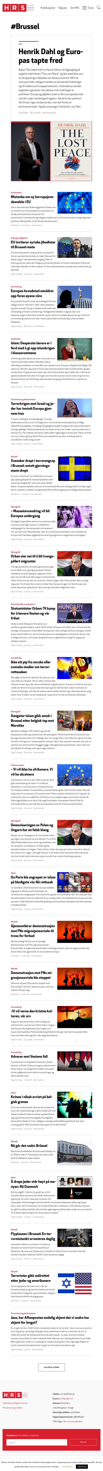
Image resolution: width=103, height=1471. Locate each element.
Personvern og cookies (12, 1408)
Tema (91, 8)
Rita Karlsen (15, 225)
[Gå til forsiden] (15, 1395)
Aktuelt (14, 457)
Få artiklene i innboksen (22, 1436)
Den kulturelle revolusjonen (23, 604)
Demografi (15, 507)
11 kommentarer (36, 956)
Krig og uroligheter (19, 238)
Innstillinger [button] (67, 1466)
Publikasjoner (48, 8)
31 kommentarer (39, 326)
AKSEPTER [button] (82, 1466)
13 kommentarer (39, 1080)
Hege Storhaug (16, 274)
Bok (20, 44)
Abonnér (83, 1442)
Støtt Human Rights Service (15, 1403)
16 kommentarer (39, 1129)
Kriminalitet (16, 193)
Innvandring (16, 287)
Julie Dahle (23, 113)
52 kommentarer (37, 1349)
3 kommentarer (36, 225)
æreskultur (16, 339)
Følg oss (62, 8)
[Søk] (98, 7)
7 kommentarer (38, 1040)
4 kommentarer (49, 113)
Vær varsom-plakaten (72, 1422)
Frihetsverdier (17, 765)
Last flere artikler (51, 1367)
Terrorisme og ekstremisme (23, 400)
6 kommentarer (35, 1162)
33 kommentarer (38, 1217)
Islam (13, 873)
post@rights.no (66, 1399)
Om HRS (74, 8)
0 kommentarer (38, 274)
